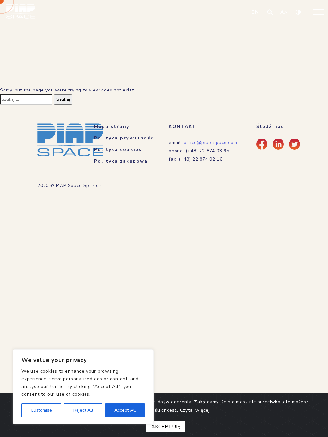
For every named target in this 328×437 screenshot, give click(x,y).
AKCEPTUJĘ (165, 426)
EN (255, 12)
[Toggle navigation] (318, 12)
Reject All (83, 410)
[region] (83, 386)
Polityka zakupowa (121, 161)
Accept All (125, 410)
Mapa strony (112, 126)
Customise (41, 410)
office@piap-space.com (210, 142)
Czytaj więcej (195, 410)
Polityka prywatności (125, 138)
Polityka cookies (118, 150)
